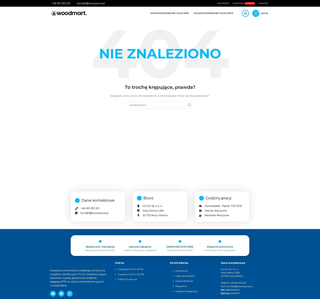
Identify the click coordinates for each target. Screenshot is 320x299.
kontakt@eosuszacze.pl (91, 3)
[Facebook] (61, 294)
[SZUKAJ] (189, 105)
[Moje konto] (245, 13)
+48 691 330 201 (61, 3)
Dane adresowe (185, 281)
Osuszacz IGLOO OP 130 (131, 274)
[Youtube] (53, 294)
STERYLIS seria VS (127, 279)
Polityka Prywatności (187, 291)
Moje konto (182, 270)
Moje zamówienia (185, 276)
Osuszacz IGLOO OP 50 (130, 269)
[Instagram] (70, 294)
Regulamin (181, 286)
